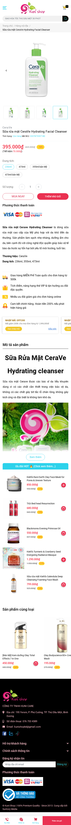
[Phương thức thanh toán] (22, 214)
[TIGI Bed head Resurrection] (13, 508)
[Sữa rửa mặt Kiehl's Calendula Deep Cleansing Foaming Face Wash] (13, 583)
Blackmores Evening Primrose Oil (43, 528)
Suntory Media (9, 809)
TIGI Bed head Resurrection (41, 503)
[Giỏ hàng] (64, 8)
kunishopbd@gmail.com (27, 726)
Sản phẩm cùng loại (18, 609)
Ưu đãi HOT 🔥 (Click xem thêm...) (35, 466)
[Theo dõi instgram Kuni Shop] (18, 733)
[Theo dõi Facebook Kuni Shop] (4, 733)
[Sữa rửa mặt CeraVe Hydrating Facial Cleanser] (35, 70)
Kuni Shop (10, 805)
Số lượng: (8, 186)
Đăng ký (62, 764)
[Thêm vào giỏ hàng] (63, 485)
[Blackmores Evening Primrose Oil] (13, 533)
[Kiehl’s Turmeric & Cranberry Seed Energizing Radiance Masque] (13, 558)
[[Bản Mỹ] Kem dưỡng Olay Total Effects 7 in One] (20, 635)
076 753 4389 (30, 721)
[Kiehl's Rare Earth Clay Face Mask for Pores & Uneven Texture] (13, 483)
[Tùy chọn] (63, 508)
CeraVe (7, 127)
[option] (35, 70)
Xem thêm (35, 457)
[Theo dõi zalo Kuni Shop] (11, 733)
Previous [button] (6, 70)
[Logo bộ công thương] (19, 794)
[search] (65, 19)
